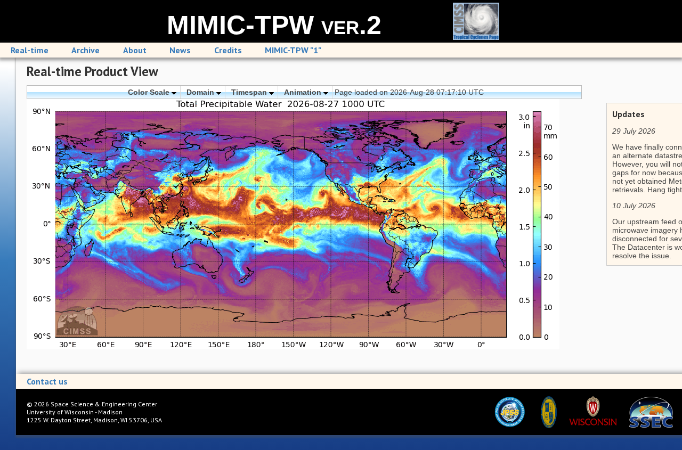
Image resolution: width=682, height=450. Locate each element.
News (180, 50)
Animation (303, 92)
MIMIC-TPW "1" (293, 50)
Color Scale (150, 92)
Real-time (29, 50)
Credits (228, 50)
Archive (85, 50)
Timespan (250, 92)
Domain (201, 92)
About (135, 50)
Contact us (47, 381)
